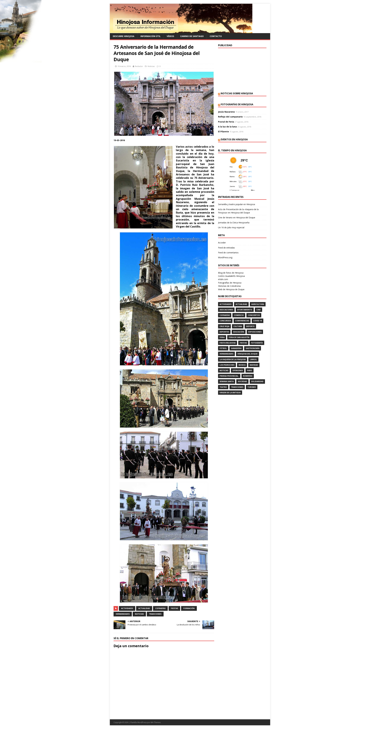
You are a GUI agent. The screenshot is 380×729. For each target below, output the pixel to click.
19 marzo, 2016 (124, 66)
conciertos (254, 315)
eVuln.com (223, 279)
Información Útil (150, 36)
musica (242, 365)
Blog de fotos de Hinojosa (230, 272)
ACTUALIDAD (144, 608)
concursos (225, 320)
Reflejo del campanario (230, 116)
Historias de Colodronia (229, 286)
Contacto (216, 36)
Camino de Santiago (192, 36)
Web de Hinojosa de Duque (231, 289)
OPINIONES (237, 370)
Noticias (151, 66)
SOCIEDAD (242, 381)
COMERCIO (239, 315)
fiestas (174, 608)
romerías (247, 376)
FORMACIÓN (189, 608)
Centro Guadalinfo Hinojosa (231, 276)
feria (222, 337)
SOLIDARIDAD (257, 381)
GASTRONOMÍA (252, 348)
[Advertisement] (242, 69)
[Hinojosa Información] (181, 31)
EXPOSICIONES (255, 332)
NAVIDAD (254, 365)
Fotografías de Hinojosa (237, 104)
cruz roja (224, 326)
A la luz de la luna (227, 126)
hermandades (123, 614)
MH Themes (156, 722)
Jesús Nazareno (226, 111)
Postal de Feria (226, 121)
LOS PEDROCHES (227, 365)
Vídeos (170, 36)
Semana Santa (227, 381)
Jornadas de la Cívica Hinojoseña (233, 222)
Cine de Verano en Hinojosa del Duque (236, 217)
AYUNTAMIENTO (244, 309)
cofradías (160, 608)
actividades (127, 608)
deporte (250, 326)
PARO (249, 370)
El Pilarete (223, 131)
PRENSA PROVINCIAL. (229, 376)
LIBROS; (253, 359)
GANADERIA (236, 348)
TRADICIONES (155, 614)
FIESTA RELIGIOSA (228, 343)
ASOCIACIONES (226, 309)
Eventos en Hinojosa (234, 139)
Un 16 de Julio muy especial (231, 227)
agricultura (257, 304)
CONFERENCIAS (242, 320)
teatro (223, 387)
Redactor (139, 66)
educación (238, 332)
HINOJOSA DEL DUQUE (248, 354)
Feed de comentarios (228, 252)
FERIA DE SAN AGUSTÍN (239, 337)
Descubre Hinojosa (123, 36)
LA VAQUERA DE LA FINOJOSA (233, 359)
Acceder (222, 242)
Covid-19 (257, 320)
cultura (237, 326)
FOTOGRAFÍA (257, 343)
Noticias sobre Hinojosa (237, 93)
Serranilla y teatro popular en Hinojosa (236, 204)
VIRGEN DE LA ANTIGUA (230, 392)
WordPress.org (225, 257)
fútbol (223, 348)
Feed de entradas (226, 247)
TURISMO (251, 387)
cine (258, 309)
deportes (224, 332)
